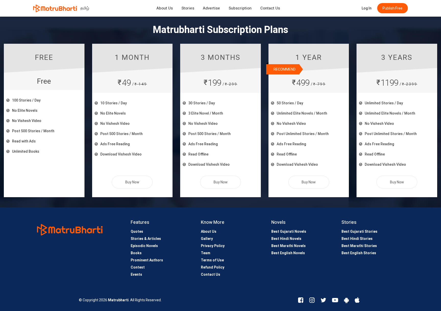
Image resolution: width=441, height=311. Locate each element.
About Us (164, 8)
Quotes (137, 231)
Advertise (211, 8)
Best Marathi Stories (359, 246)
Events (136, 274)
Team (205, 253)
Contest (138, 267)
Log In (367, 8)
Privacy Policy (213, 246)
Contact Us (270, 8)
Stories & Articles (146, 239)
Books (136, 253)
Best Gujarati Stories (359, 231)
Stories (187, 8)
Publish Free (392, 8)
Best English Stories (358, 253)
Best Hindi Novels (286, 239)
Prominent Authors (147, 260)
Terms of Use (212, 260)
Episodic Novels (144, 246)
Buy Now (132, 182)
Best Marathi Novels (288, 246)
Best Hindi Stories (357, 239)
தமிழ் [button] (84, 8)
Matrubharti (118, 300)
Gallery (207, 239)
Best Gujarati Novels (288, 231)
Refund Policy (212, 267)
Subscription (240, 8)
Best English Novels (288, 253)
